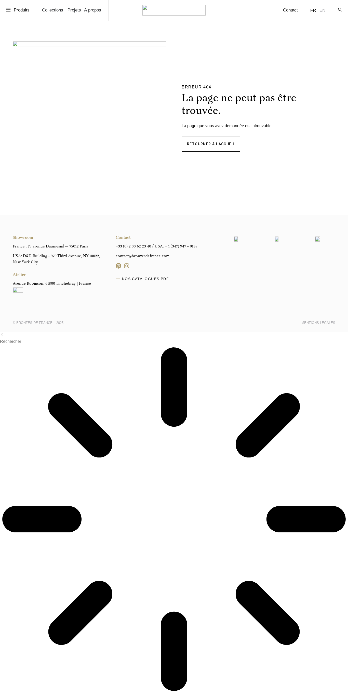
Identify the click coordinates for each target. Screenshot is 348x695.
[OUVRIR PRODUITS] (8, 9)
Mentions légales (318, 323)
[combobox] (174, 341)
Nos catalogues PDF (145, 279)
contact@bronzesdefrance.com (142, 256)
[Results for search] (174, 520)
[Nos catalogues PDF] (118, 278)
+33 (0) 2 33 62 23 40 (133, 246)
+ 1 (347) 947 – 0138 (181, 246)
